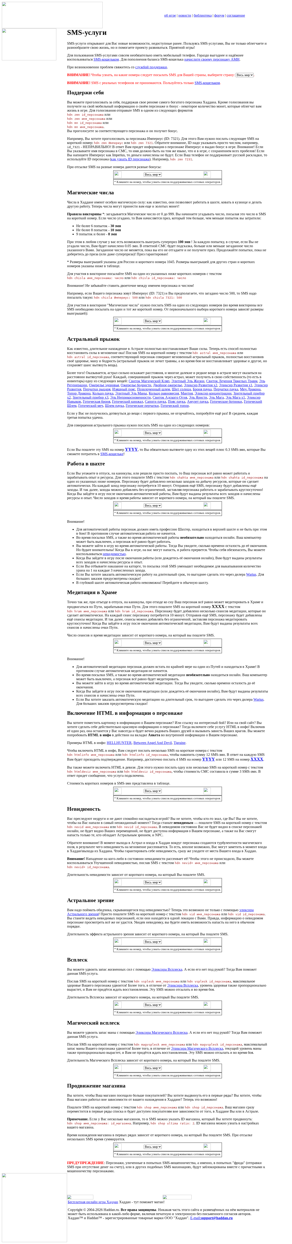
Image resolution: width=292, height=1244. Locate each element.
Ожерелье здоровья (104, 385)
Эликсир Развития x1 (235, 385)
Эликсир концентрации (213, 393)
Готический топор (175, 406)
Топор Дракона (79, 393)
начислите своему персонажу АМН (212, 59)
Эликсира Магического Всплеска (162, 1032)
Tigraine (179, 743)
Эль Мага (216, 397)
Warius (251, 574)
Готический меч (90, 406)
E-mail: (211, 1218)
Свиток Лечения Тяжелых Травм (231, 381)
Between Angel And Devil (152, 743)
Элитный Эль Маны (131, 393)
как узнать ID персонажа (130, 159)
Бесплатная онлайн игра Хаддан (93, 1202)
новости (184, 15)
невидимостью (114, 554)
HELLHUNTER (119, 743)
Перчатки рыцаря (96, 389)
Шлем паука (114, 406)
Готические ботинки (226, 401)
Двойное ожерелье (167, 385)
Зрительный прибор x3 (90, 397)
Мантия (187, 393)
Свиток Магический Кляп (149, 381)
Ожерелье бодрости (136, 385)
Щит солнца (181, 389)
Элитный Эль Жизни (187, 381)
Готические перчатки (142, 406)
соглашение (236, 15)
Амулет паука (197, 401)
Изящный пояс (123, 389)
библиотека (203, 15)
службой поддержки (151, 67)
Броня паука (202, 389)
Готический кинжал (127, 401)
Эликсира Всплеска (166, 969)
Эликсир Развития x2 (200, 385)
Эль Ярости (198, 397)
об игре (170, 15)
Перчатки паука (226, 389)
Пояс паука (176, 401)
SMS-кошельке (111, 454)
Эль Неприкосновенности (130, 397)
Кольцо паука (102, 393)
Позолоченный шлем (153, 389)
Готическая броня (96, 401)
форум (219, 15)
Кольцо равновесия (164, 393)
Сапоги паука (155, 401)
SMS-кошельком (106, 59)
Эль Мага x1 (235, 397)
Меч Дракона (250, 389)
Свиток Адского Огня (170, 397)
